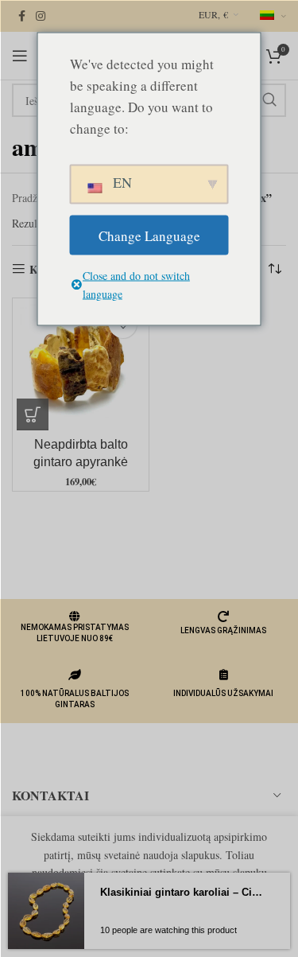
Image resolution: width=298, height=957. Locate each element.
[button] (32, 414)
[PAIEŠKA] (269, 100)
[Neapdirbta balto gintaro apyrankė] (81, 366)
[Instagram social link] (40, 16)
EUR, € (213, 14)
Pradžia (28, 197)
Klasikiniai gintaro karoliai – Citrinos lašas (181, 892)
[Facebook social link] (21, 16)
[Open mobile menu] (20, 56)
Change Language (149, 235)
